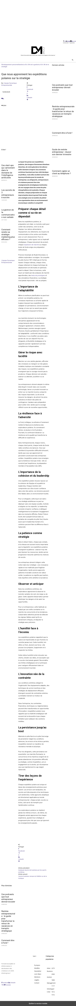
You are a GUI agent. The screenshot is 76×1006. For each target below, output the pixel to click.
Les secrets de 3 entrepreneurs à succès (8, 194)
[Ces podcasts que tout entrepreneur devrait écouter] (63, 77)
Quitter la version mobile (38, 1003)
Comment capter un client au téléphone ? (61, 172)
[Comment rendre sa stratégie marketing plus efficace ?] (8, 223)
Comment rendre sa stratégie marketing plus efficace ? (8, 234)
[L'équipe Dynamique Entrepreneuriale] (7, 258)
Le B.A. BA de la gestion (31, 64)
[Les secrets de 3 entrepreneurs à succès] (8, 184)
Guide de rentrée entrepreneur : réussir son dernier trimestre (61, 152)
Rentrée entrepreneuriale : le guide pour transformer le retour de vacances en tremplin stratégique (8, 921)
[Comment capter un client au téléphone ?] (63, 163)
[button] (73, 60)
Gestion (20, 64)
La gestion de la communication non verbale (8, 213)
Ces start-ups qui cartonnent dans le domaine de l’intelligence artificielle (8, 171)
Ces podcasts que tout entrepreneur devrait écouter (8, 898)
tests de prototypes (38, 275)
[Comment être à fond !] (63, 124)
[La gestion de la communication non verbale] (8, 203)
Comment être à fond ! (7, 941)
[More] (38, 100)
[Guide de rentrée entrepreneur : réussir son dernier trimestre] (63, 141)
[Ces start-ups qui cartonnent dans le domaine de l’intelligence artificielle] (8, 159)
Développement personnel (9, 64)
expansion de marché (31, 245)
